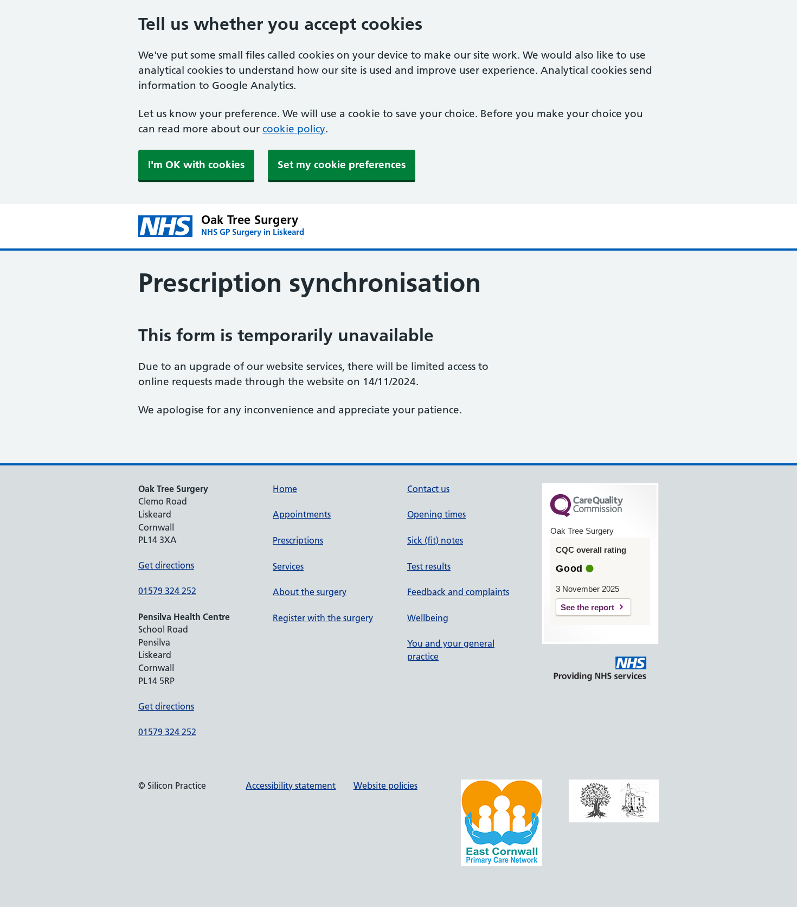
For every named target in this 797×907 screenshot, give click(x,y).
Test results (429, 566)
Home (285, 488)
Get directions (166, 565)
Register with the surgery (323, 617)
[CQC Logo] (586, 514)
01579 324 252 (167, 590)
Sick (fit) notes (435, 540)
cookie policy (293, 129)
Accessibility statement (291, 785)
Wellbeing (427, 617)
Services (288, 566)
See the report (587, 607)
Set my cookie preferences (342, 164)
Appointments (302, 514)
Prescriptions (298, 540)
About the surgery (309, 591)
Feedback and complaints (458, 591)
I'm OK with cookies (196, 164)
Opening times (436, 514)
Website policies (385, 785)
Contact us (428, 488)
